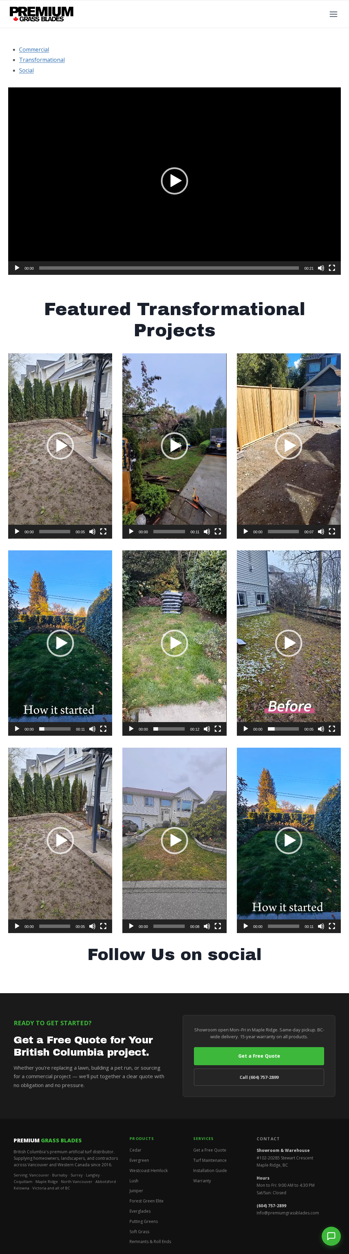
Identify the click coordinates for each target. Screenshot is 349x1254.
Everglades (140, 1211)
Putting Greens (144, 1221)
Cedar (135, 1150)
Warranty (202, 1181)
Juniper (136, 1191)
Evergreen (139, 1160)
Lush (134, 1181)
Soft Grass (139, 1232)
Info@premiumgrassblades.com (288, 1213)
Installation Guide (210, 1170)
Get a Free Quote (259, 1056)
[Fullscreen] (332, 268)
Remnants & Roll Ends (150, 1241)
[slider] (169, 268)
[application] (174, 181)
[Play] (17, 268)
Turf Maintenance (210, 1160)
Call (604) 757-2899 (259, 1077)
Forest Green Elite (147, 1201)
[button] (174, 181)
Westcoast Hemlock (149, 1170)
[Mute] (321, 268)
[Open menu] (333, 14)
